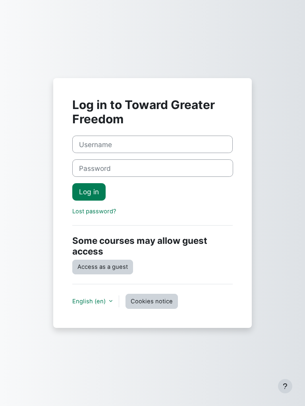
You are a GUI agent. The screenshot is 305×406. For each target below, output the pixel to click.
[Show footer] (285, 386)
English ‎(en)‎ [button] (89, 301)
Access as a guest (102, 266)
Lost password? (94, 211)
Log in (89, 192)
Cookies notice (152, 301)
